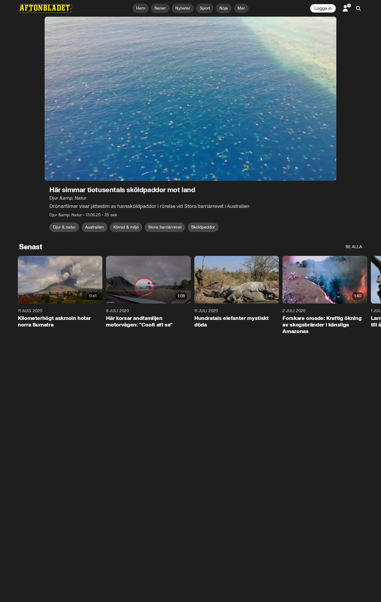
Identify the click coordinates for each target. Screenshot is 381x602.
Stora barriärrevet (165, 227)
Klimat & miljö (126, 227)
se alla (354, 246)
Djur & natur (64, 227)
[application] (190, 99)
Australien (94, 227)
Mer (241, 8)
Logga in (323, 8)
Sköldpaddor (203, 227)
